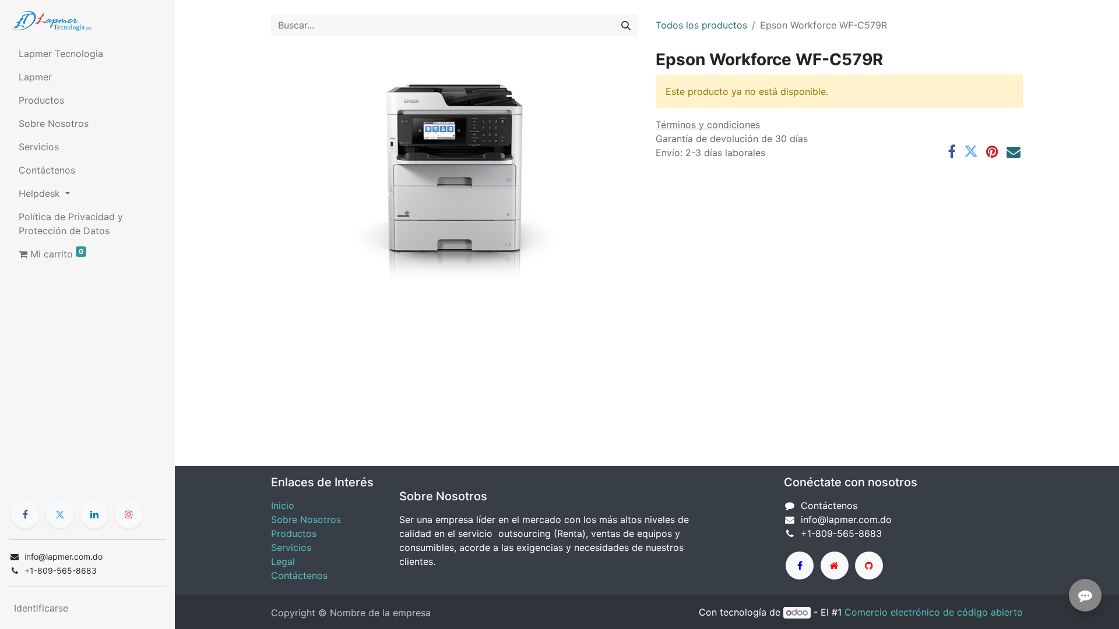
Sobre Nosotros (306, 519)
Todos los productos (701, 25)
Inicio (282, 505)
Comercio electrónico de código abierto (933, 612)
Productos (293, 533)
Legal (283, 561)
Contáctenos (299, 575)
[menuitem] (87, 53)
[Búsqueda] (626, 25)
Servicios (291, 547)
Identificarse (41, 608)
